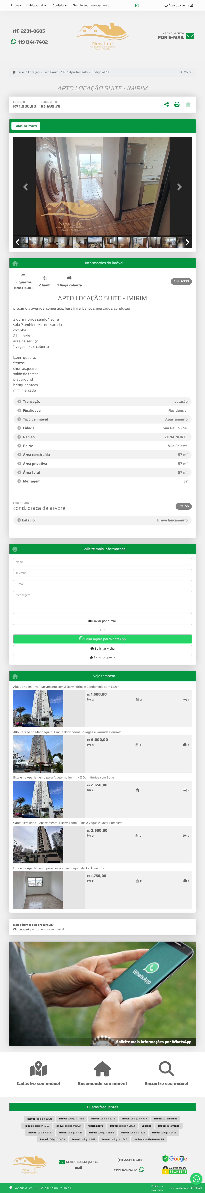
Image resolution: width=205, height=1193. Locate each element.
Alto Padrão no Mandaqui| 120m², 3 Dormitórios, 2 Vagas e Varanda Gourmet (67, 732)
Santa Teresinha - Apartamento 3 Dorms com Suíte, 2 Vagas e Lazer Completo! (68, 822)
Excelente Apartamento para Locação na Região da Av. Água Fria (58, 868)
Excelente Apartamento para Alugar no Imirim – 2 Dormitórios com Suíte (63, 777)
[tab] (25, 126)
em (149, 1139)
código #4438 (71, 1118)
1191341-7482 (33, 42)
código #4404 (52, 1139)
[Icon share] (137, 5)
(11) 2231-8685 (29, 31)
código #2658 (101, 1132)
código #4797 (134, 1118)
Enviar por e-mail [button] (104, 621)
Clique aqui (21, 929)
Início (20, 72)
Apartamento (78, 72)
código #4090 (39, 1119)
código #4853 (37, 1126)
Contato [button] (58, 5)
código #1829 (68, 1126)
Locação (34, 72)
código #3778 (103, 1118)
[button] (26, 187)
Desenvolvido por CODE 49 (186, 1188)
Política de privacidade (157, 1188)
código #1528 (133, 1132)
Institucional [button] (34, 5)
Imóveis (16, 5)
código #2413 (164, 1132)
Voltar (188, 72)
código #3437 (40, 1132)
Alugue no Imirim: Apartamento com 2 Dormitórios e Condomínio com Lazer (66, 686)
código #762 (83, 1139)
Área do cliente (179, 5)
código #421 (70, 1132)
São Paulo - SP (54, 72)
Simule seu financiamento (91, 5)
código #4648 (114, 1139)
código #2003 (122, 1126)
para (165, 1118)
